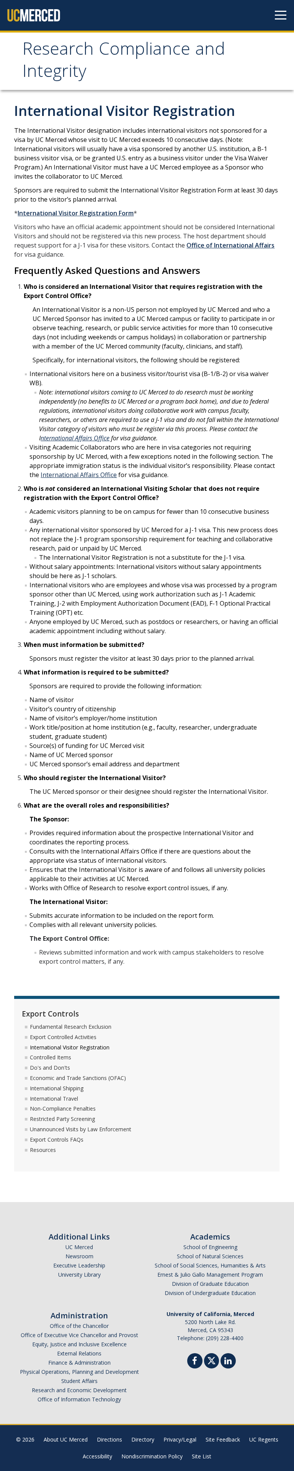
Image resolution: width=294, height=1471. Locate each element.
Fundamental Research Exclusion (70, 1026)
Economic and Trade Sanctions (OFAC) (78, 1078)
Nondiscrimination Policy (152, 1456)
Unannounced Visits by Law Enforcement (80, 1129)
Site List (201, 1456)
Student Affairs (79, 1381)
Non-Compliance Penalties (63, 1108)
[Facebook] (195, 1361)
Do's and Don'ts (50, 1067)
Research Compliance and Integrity (123, 62)
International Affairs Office (79, 475)
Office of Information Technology (79, 1399)
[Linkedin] (228, 1361)
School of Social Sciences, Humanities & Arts (210, 1265)
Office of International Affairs (230, 245)
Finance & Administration (79, 1362)
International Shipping (56, 1088)
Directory (142, 1439)
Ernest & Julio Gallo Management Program (210, 1274)
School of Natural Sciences (210, 1256)
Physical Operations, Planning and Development (79, 1371)
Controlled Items (50, 1057)
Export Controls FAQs (56, 1139)
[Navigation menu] (280, 15)
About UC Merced (66, 1439)
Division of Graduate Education (210, 1283)
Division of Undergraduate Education (210, 1293)
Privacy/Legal (179, 1439)
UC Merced (79, 1247)
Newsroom (79, 1256)
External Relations (79, 1353)
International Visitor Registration (69, 1047)
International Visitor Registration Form (76, 213)
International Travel (54, 1098)
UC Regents (263, 1439)
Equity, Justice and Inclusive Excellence (79, 1344)
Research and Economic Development (79, 1390)
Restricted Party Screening (62, 1118)
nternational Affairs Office (75, 438)
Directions (109, 1439)
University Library (79, 1274)
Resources (43, 1149)
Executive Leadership (79, 1265)
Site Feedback (223, 1439)
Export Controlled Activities (63, 1037)
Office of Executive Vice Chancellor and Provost (79, 1335)
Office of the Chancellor (79, 1325)
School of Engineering (210, 1247)
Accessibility (97, 1456)
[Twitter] (211, 1360)
